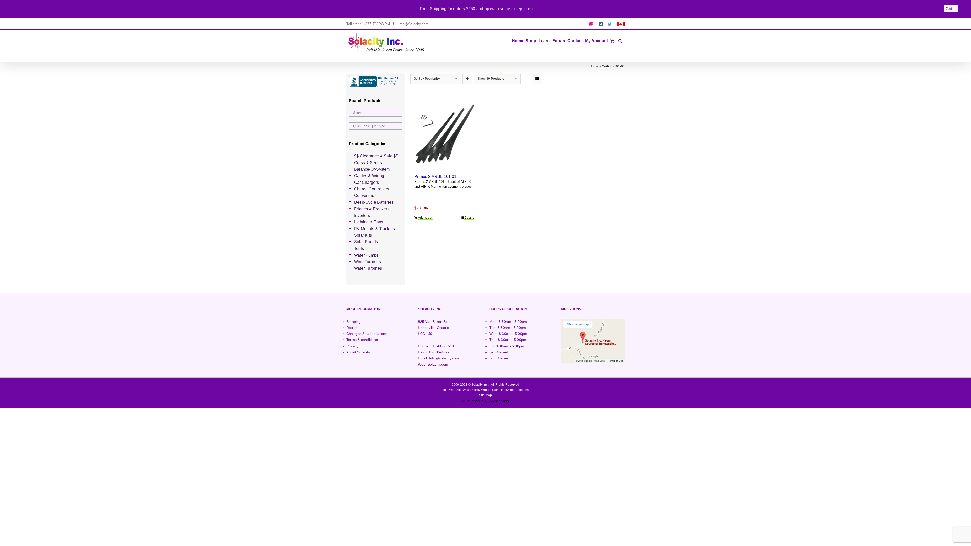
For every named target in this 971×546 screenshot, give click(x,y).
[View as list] (537, 79)
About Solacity (358, 352)
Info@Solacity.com (413, 24)
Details (469, 217)
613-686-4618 (442, 346)
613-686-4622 (438, 352)
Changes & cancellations (366, 334)
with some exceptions (511, 9)
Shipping (353, 322)
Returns (352, 328)
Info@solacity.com (444, 358)
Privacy (352, 346)
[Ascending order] (467, 79)
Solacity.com (438, 364)
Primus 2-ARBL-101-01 (435, 176)
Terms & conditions (362, 340)
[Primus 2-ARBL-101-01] (444, 134)
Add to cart (425, 217)
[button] (620, 40)
